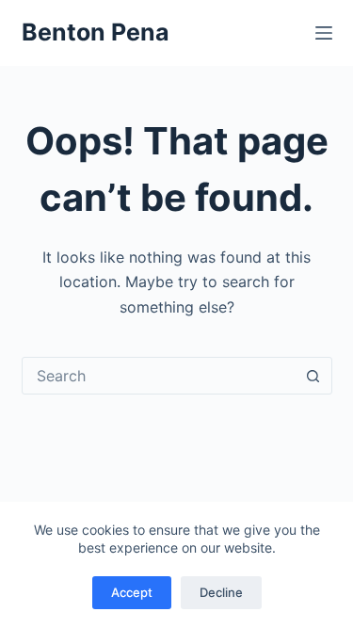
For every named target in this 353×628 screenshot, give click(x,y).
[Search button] (313, 376)
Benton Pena (95, 32)
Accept (131, 592)
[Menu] (323, 32)
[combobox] (159, 376)
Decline (221, 592)
